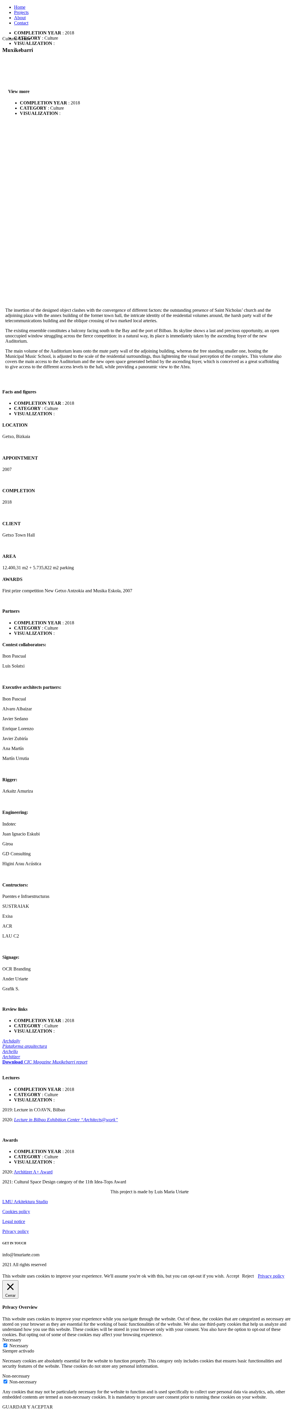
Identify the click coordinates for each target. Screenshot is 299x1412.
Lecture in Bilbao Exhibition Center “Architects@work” (66, 1119)
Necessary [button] (11, 1339)
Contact (21, 22)
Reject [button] (248, 1275)
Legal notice (13, 1221)
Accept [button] (232, 1275)
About (20, 17)
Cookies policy (16, 1211)
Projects (21, 12)
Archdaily (11, 1040)
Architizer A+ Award (33, 1171)
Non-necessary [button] (16, 1376)
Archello (10, 1051)
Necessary (18, 1345)
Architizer (11, 1056)
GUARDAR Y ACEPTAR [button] (27, 1406)
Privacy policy (15, 1231)
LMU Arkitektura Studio (25, 1201)
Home (19, 7)
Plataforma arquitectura (24, 1046)
